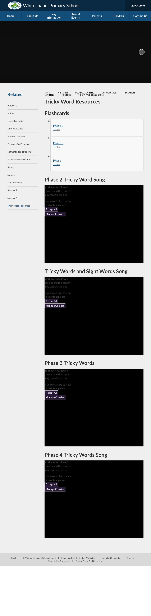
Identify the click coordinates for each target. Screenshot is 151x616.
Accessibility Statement (59, 561)
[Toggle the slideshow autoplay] (142, 52)
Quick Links (138, 5)
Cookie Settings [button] (95, 561)
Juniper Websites (87, 558)
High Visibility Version (111, 558)
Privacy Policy (82, 561)
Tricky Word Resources (91, 95)
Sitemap (130, 558)
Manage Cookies (55, 214)
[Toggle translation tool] (111, 5)
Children (63, 93)
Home (47, 93)
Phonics (66, 95)
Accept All (51, 209)
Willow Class (109, 93)
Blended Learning (84, 93)
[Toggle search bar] (120, 5)
